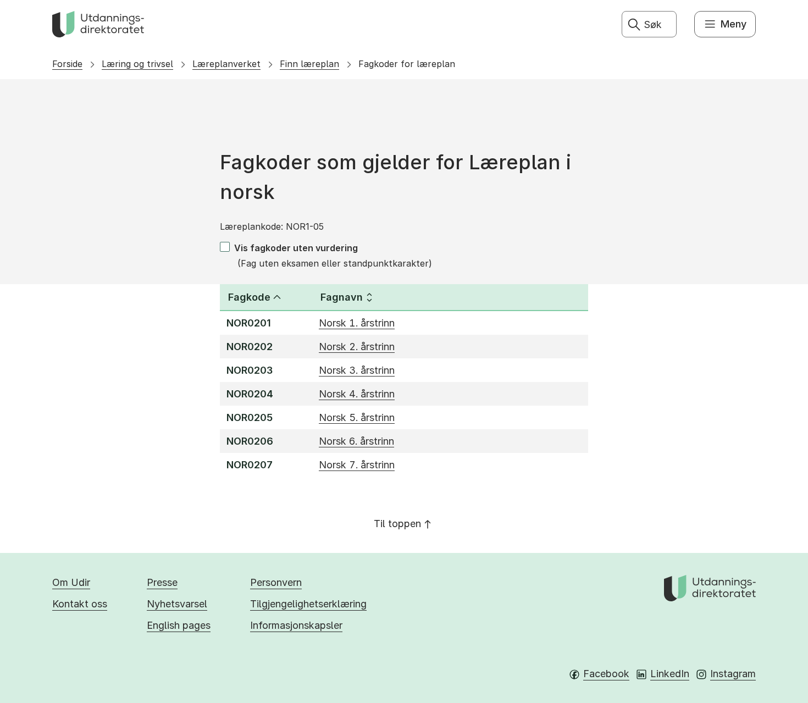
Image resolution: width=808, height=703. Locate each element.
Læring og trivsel (137, 63)
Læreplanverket (226, 63)
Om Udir (71, 582)
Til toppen (397, 523)
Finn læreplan (309, 63)
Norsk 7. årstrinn (357, 464)
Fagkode (249, 297)
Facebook (606, 673)
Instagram (733, 673)
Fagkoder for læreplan (406, 63)
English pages (179, 625)
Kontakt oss (79, 604)
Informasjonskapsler (296, 625)
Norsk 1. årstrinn (357, 323)
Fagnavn (341, 297)
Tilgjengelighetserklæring (308, 604)
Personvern (276, 582)
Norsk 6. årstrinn (356, 441)
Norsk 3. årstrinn (357, 370)
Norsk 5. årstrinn (357, 417)
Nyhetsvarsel (177, 604)
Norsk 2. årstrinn (357, 346)
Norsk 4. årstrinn (357, 394)
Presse (162, 582)
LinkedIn (669, 673)
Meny (733, 24)
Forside (67, 63)
